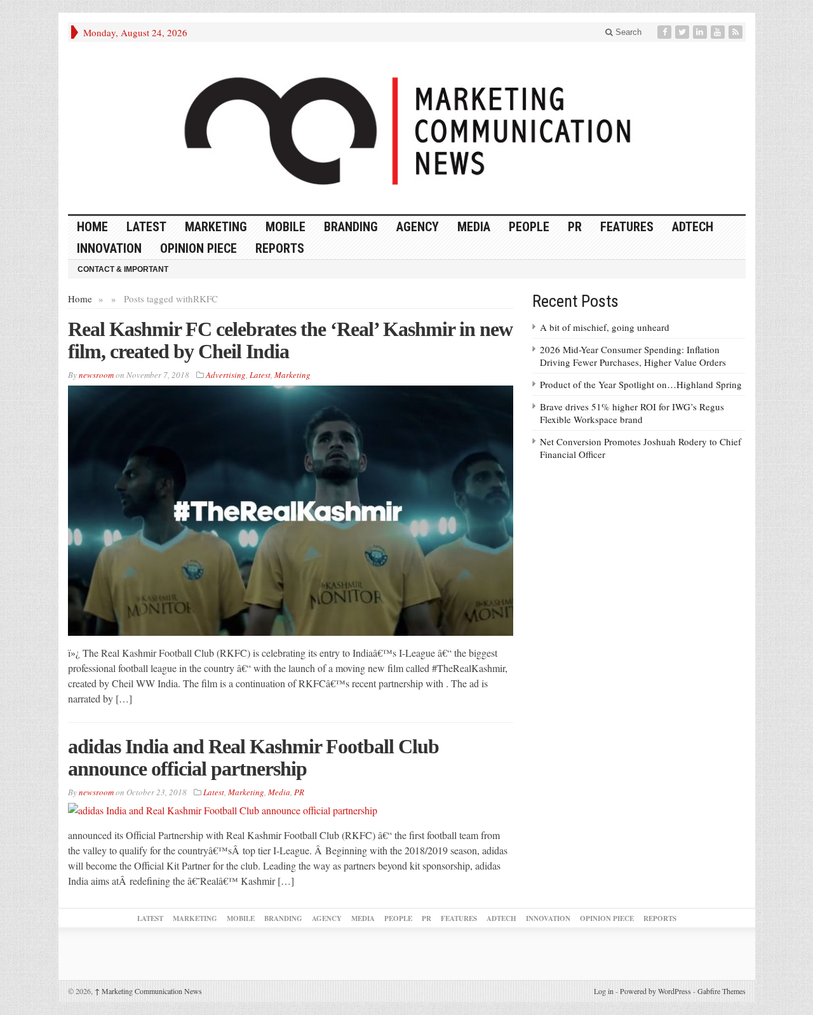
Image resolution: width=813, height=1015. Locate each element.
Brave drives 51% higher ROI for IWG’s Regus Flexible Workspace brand (632, 413)
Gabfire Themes (721, 991)
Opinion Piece (198, 248)
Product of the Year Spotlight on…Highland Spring (641, 384)
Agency (417, 226)
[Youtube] (719, 32)
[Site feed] (737, 32)
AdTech (692, 226)
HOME (92, 226)
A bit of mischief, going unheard (604, 327)
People (529, 226)
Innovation (109, 248)
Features (627, 226)
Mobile (285, 226)
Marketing (216, 226)
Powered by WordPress (655, 991)
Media (473, 226)
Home (80, 298)
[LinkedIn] (701, 32)
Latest (146, 226)
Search (627, 32)
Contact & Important (122, 269)
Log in (604, 991)
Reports (279, 248)
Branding (351, 226)
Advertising (226, 374)
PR (575, 226)
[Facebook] (666, 32)
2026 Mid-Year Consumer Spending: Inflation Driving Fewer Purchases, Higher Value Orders (633, 355)
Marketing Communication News (148, 991)
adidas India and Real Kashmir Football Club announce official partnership (253, 757)
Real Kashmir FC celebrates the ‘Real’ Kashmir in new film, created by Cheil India (290, 340)
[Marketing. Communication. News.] (407, 128)
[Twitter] (683, 32)
